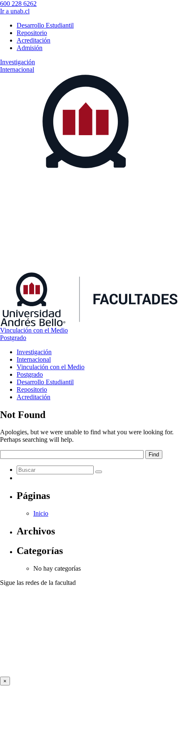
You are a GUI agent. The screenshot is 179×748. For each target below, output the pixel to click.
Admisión (29, 47)
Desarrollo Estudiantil (45, 25)
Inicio (40, 513)
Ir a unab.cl (15, 11)
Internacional (17, 69)
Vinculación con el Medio (34, 330)
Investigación (17, 61)
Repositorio (32, 32)
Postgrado (13, 337)
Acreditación (33, 40)
